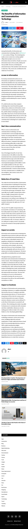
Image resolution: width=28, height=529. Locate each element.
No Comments (20, 22)
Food (3, 459)
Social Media (4, 494)
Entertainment (5, 452)
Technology (4, 10)
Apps (3, 439)
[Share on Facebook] (5, 28)
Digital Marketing (5, 448)
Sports (3, 496)
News (3, 482)
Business (3, 446)
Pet (2, 485)
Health (3, 466)
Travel (3, 501)
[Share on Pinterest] (19, 28)
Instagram (4, 473)
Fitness (3, 457)
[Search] (26, 2)
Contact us (10, 521)
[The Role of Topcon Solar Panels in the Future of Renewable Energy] (14, 413)
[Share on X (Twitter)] (12, 28)
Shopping (4, 489)
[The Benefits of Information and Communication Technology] (14, 39)
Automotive (4, 441)
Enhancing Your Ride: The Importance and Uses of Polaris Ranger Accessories (13, 400)
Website (3, 506)
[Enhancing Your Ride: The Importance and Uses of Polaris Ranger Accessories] (14, 391)
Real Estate (4, 487)
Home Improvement (6, 471)
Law (2, 478)
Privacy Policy (17, 521)
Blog (3, 443)
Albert (7, 22)
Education (4, 450)
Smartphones (5, 492)
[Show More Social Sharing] (25, 28)
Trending (4, 503)
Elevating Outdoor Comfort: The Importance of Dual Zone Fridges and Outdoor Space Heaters (13, 378)
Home (3, 469)
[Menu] (2, 2)
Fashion (3, 455)
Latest (3, 476)
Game (3, 464)
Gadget (3, 462)
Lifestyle (3, 480)
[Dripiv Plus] (14, 2)
